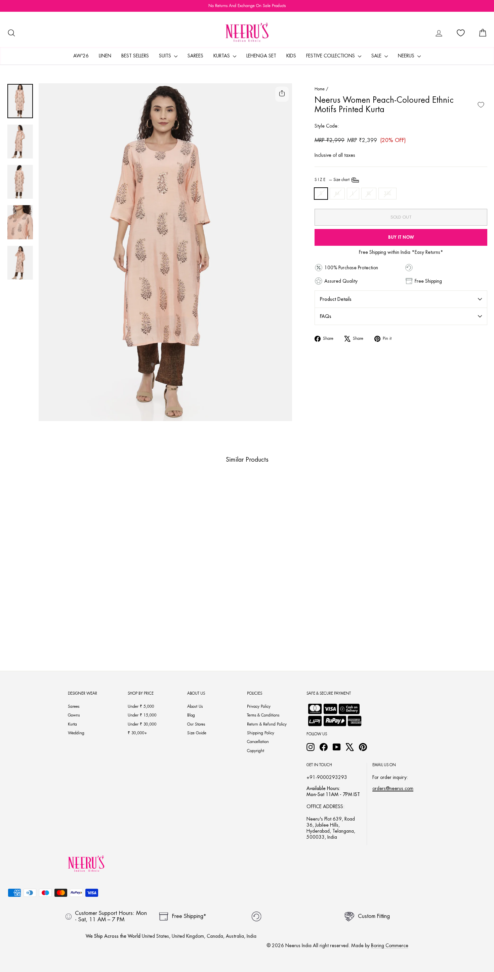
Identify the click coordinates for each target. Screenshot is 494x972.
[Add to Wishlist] (481, 105)
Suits (165, 55)
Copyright (255, 751)
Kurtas (222, 55)
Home (320, 89)
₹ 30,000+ (137, 733)
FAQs (325, 316)
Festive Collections (331, 55)
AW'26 (81, 55)
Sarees (195, 55)
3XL (387, 193)
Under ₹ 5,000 (141, 706)
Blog (191, 715)
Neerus (407, 55)
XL (369, 193)
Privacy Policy (259, 706)
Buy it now (401, 237)
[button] (53, 617)
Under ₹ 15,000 (142, 715)
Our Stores (196, 724)
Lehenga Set (261, 55)
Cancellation (258, 742)
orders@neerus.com (392, 788)
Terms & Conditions (263, 715)
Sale (377, 55)
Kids (291, 55)
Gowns (74, 715)
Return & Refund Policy (267, 724)
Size (333, 180)
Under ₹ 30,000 (142, 724)
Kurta (72, 724)
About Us (195, 706)
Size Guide (196, 733)
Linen (105, 55)
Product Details (336, 299)
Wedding (76, 733)
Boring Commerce (389, 945)
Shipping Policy (260, 733)
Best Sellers (135, 55)
